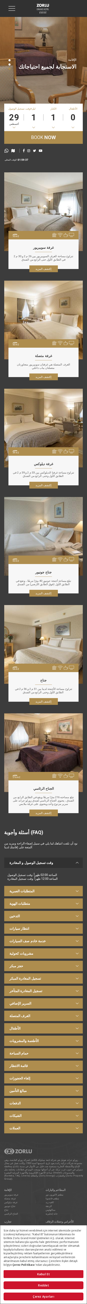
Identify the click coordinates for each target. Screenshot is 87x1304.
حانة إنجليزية (52, 1213)
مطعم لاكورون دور (54, 1194)
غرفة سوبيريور (11, 1194)
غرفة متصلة (10, 1198)
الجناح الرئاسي (11, 1213)
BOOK (43, 137)
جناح (6, 1210)
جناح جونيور (9, 1206)
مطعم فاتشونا (52, 1198)
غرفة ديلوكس (11, 1202)
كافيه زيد (50, 1202)
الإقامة (72, 59)
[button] (9, 60)
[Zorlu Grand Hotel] (42, 8)
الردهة (49, 1206)
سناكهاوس (50, 1210)
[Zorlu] (18, 1153)
